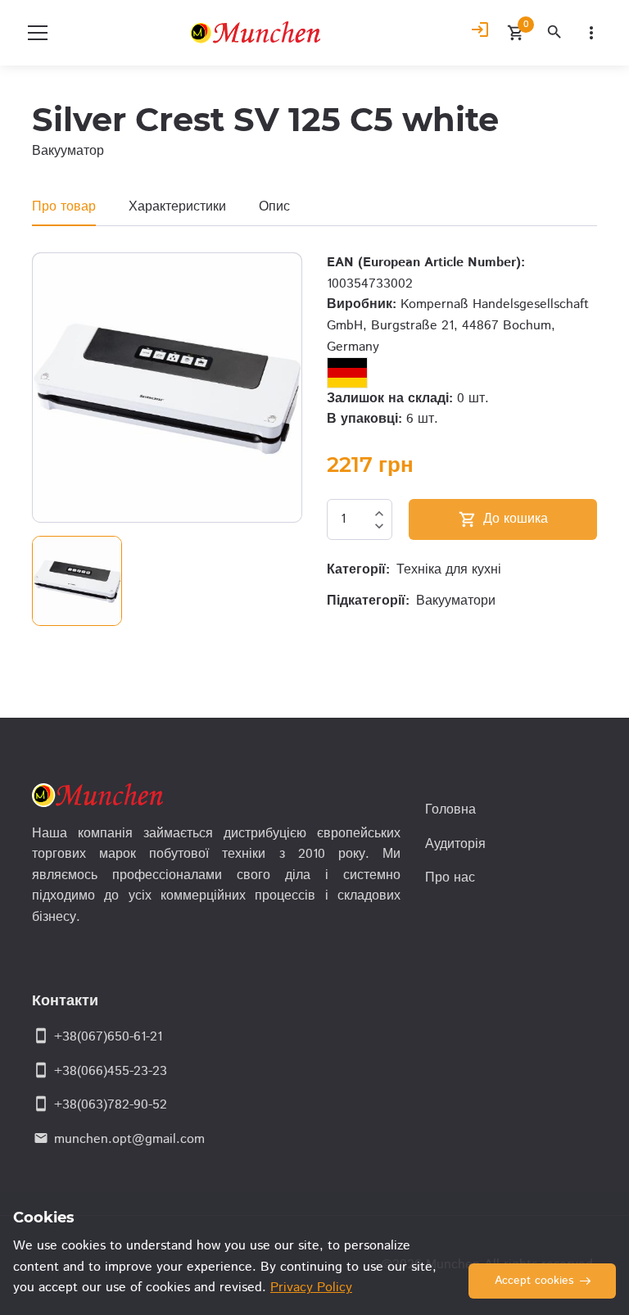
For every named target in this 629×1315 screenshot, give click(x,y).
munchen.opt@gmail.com (129, 1139)
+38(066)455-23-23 (110, 1071)
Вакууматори (456, 601)
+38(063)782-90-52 (110, 1104)
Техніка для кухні (448, 569)
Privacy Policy (311, 1287)
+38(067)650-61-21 (108, 1036)
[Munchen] (258, 33)
